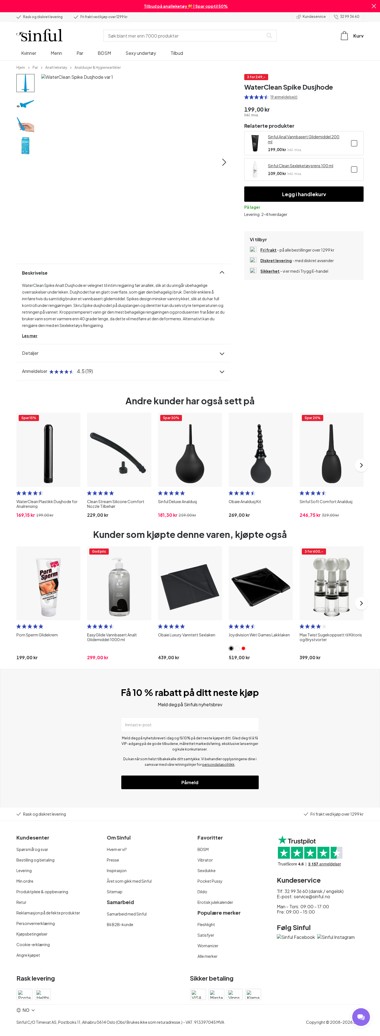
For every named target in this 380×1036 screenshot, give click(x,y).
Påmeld (189, 782)
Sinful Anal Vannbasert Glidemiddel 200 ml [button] (303, 139)
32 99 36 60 (349, 16)
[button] (374, 6)
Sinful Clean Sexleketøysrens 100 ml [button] (300, 165)
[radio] (246, 97)
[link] (20, 67)
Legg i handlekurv (304, 194)
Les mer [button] (30, 335)
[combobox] (184, 35)
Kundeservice (314, 16)
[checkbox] (354, 143)
